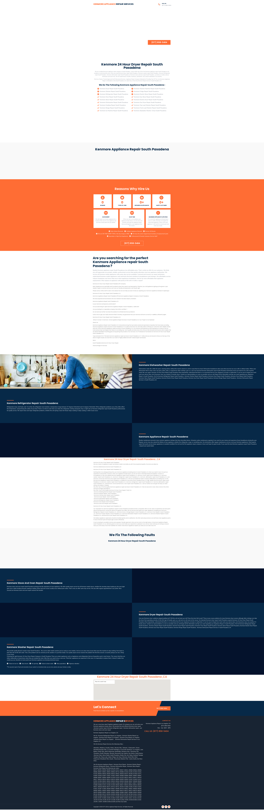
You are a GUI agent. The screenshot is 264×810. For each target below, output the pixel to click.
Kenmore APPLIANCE (114, 4)
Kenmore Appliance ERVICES (114, 721)
